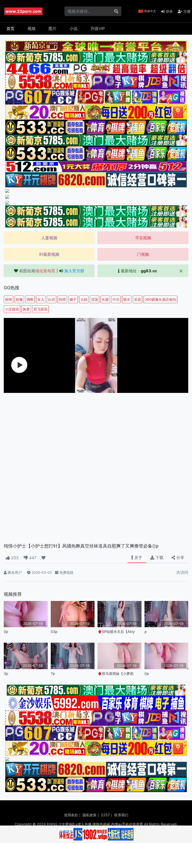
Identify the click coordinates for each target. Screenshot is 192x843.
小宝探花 (12, 309)
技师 (62, 299)
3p (6, 673)
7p (53, 673)
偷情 (8, 299)
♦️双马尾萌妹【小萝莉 (116, 673)
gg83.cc (149, 270)
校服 (19, 299)
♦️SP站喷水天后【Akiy (116, 631)
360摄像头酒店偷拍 (160, 299)
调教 (30, 299)
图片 (52, 28)
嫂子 (73, 299)
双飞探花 (41, 309)
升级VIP (97, 28)
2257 (105, 815)
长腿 (105, 299)
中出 (116, 299)
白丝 (51, 299)
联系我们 (121, 815)
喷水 (126, 299)
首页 (10, 28)
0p (6, 631)
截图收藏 (37, 270)
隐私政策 (89, 815)
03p (54, 631)
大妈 (83, 299)
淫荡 (94, 299)
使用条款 (71, 815)
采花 (137, 299)
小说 (74, 28)
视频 (32, 28)
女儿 (40, 299)
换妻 (26, 309)
